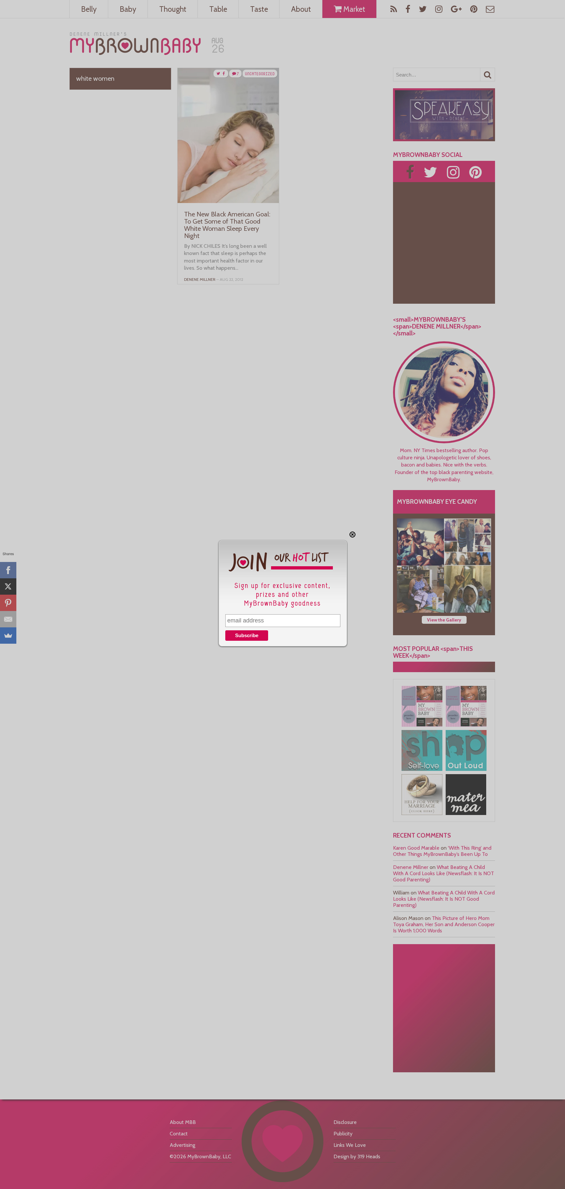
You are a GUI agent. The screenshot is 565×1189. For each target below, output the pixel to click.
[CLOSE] (352, 534)
